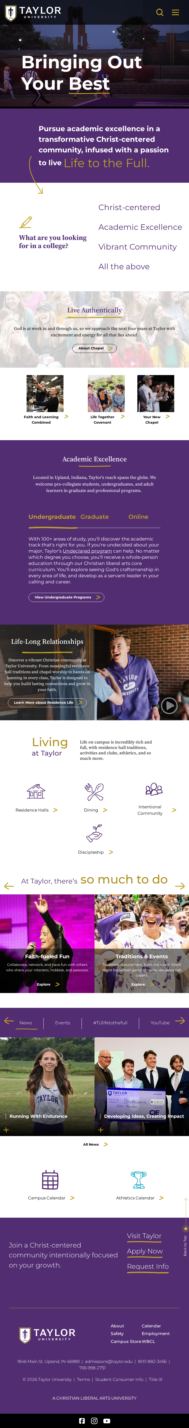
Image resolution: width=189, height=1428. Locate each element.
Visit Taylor (144, 1236)
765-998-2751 (92, 1367)
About (117, 1325)
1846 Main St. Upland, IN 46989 (48, 1361)
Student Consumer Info (119, 1379)
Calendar (151, 1325)
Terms (83, 1379)
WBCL (148, 1341)
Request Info (148, 1266)
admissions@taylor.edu (109, 1361)
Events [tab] (62, 1022)
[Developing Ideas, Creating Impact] (141, 1133)
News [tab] (25, 1022)
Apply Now (145, 1251)
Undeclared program (87, 551)
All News (91, 1144)
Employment (156, 1333)
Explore (43, 984)
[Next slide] (180, 886)
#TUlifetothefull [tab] (110, 1022)
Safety (117, 1333)
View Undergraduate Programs (63, 597)
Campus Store (126, 1341)
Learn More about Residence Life (43, 702)
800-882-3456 (152, 1361)
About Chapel (91, 348)
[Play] (175, 96)
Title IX (155, 1379)
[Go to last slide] (9, 886)
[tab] (51, 517)
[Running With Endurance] (47, 1133)
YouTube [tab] (160, 1022)
